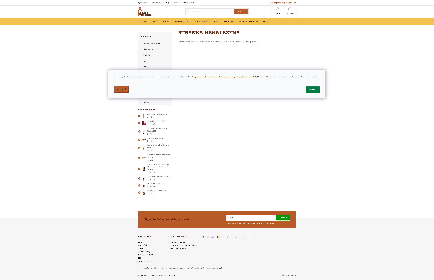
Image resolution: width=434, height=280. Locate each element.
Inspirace (147, 55)
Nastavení (121, 89)
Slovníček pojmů (145, 252)
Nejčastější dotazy (178, 248)
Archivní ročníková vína (152, 43)
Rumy (146, 61)
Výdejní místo (142, 3)
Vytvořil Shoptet (290, 275)
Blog (167, 3)
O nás (140, 248)
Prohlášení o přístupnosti (241, 238)
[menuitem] (144, 21)
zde (316, 77)
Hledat (241, 11)
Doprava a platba (156, 3)
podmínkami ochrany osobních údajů (261, 223)
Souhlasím (312, 89)
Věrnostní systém (188, 3)
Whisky (146, 67)
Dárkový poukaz (149, 49)
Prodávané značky (146, 255)
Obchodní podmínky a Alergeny (183, 245)
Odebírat (283, 218)
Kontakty (176, 3)
